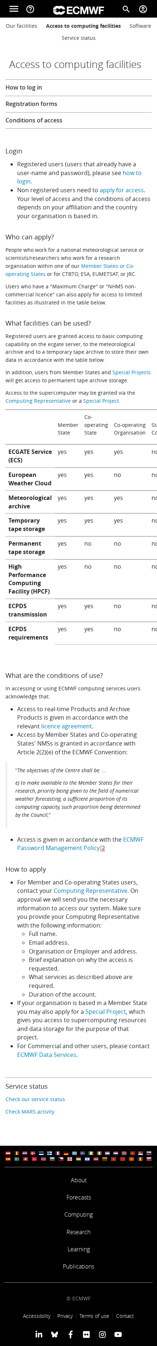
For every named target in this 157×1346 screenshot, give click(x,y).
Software (140, 25)
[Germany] (66, 1153)
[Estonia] (41, 1153)
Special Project (101, 400)
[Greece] (74, 1153)
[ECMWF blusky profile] (54, 1334)
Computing (78, 1214)
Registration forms (31, 104)
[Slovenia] (149, 1153)
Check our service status (35, 1099)
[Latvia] (96, 1159)
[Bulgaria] (52, 1159)
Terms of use (94, 1315)
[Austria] (8, 1153)
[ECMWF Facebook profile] (70, 1334)
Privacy (65, 1315)
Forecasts (78, 1197)
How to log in (23, 87)
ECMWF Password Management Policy (80, 843)
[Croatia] (24, 1153)
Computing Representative (38, 400)
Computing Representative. (91, 891)
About (79, 1180)
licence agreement (66, 726)
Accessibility (36, 1315)
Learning (79, 1249)
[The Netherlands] (115, 1153)
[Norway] (124, 1153)
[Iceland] (82, 1153)
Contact (125, 1315)
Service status (79, 37)
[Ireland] (90, 1153)
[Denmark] (32, 1153)
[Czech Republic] (61, 1159)
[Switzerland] (25, 1159)
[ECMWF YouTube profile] (118, 1334)
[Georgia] (69, 1159)
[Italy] (99, 1153)
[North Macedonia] (131, 1159)
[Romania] (140, 1159)
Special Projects (131, 372)
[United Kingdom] (43, 1159)
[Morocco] (122, 1159)
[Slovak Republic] (149, 1159)
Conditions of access (33, 120)
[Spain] (8, 1159)
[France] (57, 1153)
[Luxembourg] (107, 1153)
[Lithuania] (104, 1159)
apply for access (122, 190)
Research (78, 1232)
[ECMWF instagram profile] (102, 1334)
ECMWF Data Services (46, 1055)
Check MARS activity (29, 1111)
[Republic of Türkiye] (34, 1159)
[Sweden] (16, 1159)
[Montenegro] (113, 1159)
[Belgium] (16, 1153)
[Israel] (87, 1159)
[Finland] (49, 1153)
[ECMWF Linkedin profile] (39, 1334)
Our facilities (21, 25)
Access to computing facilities (83, 25)
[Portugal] (132, 1153)
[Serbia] (140, 1153)
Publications (78, 1266)
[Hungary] (78, 1159)
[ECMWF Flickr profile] (86, 1334)
